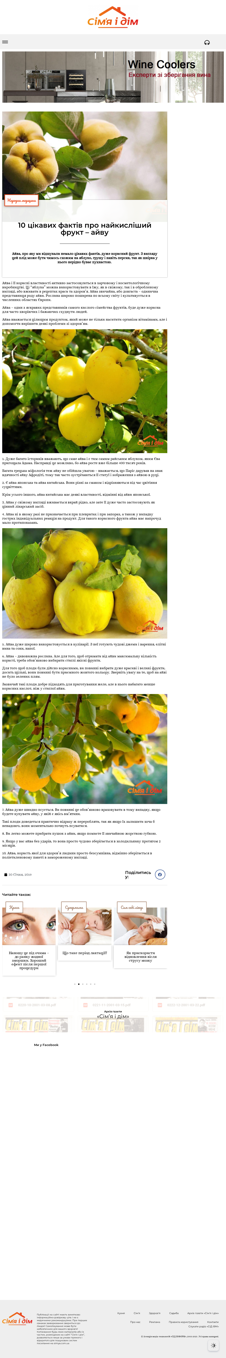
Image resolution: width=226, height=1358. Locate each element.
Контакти (213, 1322)
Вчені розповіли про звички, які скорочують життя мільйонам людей (140, 957)
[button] (160, 874)
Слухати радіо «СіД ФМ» (203, 1326)
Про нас (135, 1322)
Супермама (18, 907)
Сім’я (137, 1313)
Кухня (121, 1313)
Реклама (154, 1322)
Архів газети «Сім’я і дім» (203, 1313)
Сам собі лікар (76, 907)
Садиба (174, 1313)
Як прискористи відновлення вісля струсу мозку (85, 957)
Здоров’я (154, 1313)
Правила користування (183, 1322)
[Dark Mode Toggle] (213, 1345)
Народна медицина (21, 200)
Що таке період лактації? (29, 953)
